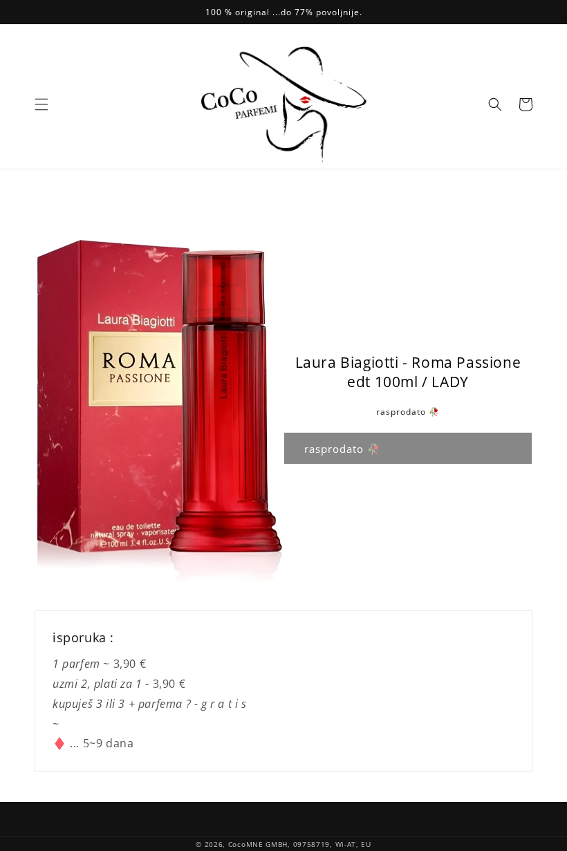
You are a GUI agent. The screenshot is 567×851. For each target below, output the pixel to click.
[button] (41, 104)
